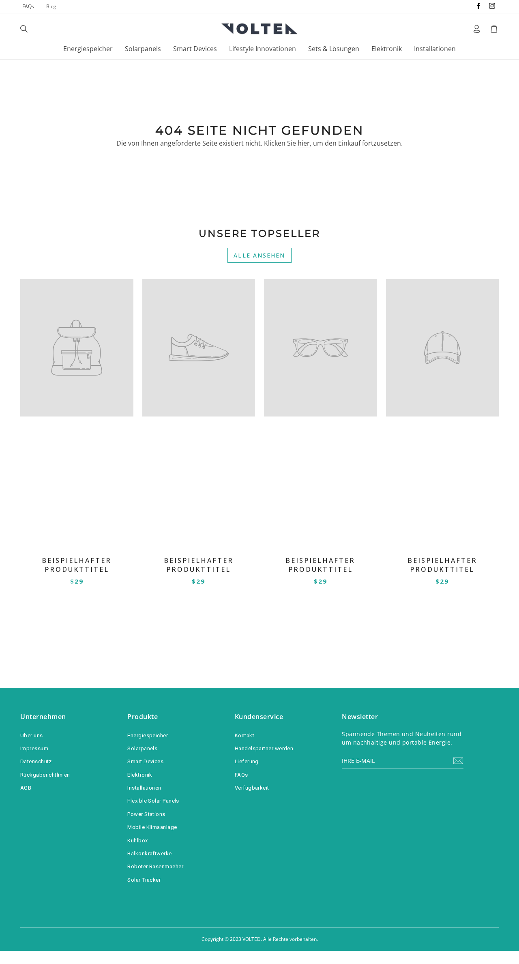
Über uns (31, 735)
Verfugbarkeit (252, 788)
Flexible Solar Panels (153, 801)
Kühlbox (137, 840)
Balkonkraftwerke (149, 853)
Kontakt (244, 735)
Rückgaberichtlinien (45, 775)
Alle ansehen (259, 255)
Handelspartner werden (264, 748)
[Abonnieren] (458, 761)
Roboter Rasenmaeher (155, 866)
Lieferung (247, 761)
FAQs (28, 6)
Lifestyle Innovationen (262, 48)
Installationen (435, 48)
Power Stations (146, 814)
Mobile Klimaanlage (152, 827)
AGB (25, 788)
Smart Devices (195, 48)
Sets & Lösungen (333, 48)
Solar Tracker (144, 880)
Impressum (34, 748)
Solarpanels (143, 48)
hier (304, 143)
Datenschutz (36, 761)
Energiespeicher (88, 48)
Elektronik (386, 48)
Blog (51, 6)
